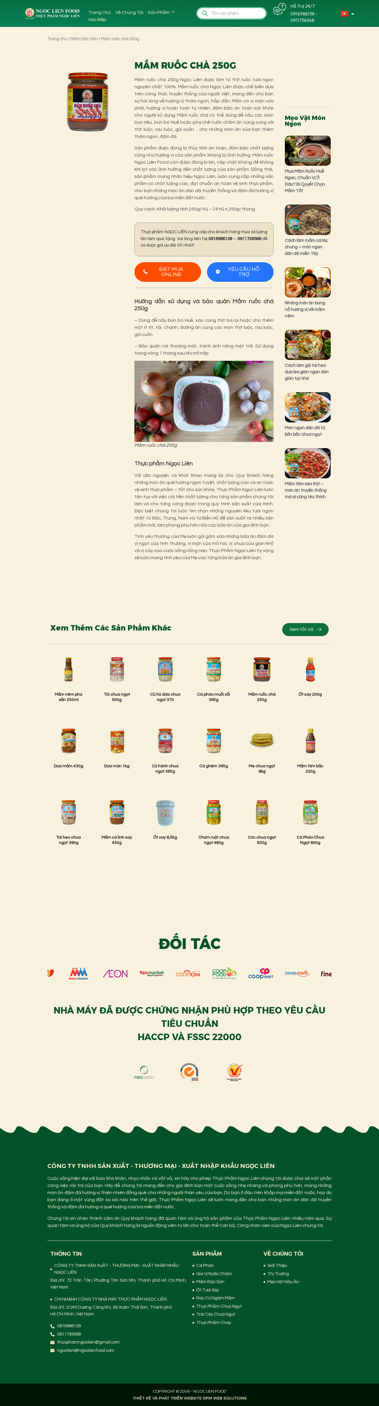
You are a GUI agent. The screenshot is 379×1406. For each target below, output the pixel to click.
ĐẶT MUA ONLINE (171, 271)
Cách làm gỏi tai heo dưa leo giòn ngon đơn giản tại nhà (307, 372)
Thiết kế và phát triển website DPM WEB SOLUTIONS (190, 1398)
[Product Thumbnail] (65, 73)
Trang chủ (57, 39)
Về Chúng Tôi (129, 12)
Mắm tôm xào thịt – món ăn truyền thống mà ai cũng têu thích (306, 490)
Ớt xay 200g (310, 694)
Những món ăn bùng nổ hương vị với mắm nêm (305, 309)
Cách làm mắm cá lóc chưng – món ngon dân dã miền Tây (306, 247)
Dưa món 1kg (116, 766)
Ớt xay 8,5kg (165, 837)
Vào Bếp (97, 19)
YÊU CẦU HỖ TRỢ (244, 271)
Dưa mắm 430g (68, 766)
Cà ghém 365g (213, 766)
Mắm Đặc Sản (84, 39)
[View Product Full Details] (68, 684)
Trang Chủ (99, 12)
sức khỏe (204, 489)
